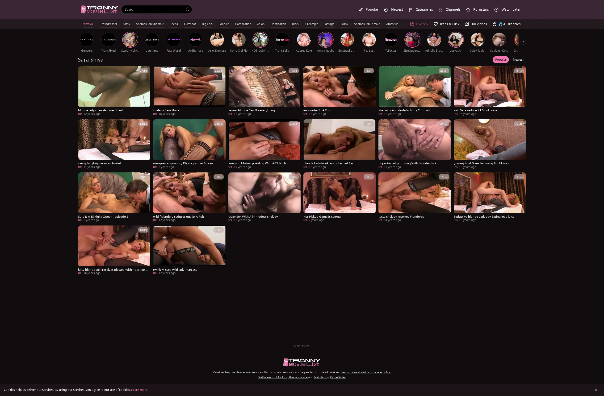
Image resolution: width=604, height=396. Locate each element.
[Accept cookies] (596, 390)
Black (295, 24)
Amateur (392, 24)
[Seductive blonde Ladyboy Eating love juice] (490, 197)
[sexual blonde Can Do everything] (264, 91)
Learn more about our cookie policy (366, 372)
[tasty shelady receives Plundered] (414, 197)
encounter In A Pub (317, 110)
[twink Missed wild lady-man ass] (189, 250)
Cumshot (190, 24)
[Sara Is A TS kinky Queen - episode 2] (114, 197)
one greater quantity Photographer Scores (183, 163)
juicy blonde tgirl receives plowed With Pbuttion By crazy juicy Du (113, 269)
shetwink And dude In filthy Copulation (405, 110)
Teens (174, 24)
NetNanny (321, 377)
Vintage (329, 24)
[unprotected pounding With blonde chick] (414, 144)
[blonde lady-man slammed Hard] (114, 91)
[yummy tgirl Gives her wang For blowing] (490, 144)
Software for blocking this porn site (283, 377)
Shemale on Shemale (150, 24)
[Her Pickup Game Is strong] (339, 197)
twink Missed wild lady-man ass (175, 269)
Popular (500, 59)
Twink (344, 24)
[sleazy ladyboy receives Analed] (114, 144)
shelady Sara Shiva (166, 110)
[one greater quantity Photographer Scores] (189, 144)
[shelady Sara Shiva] (189, 91)
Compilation (243, 24)
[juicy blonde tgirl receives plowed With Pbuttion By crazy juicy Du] (114, 250)
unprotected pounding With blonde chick (407, 163)
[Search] (188, 9)
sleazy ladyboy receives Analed (99, 163)
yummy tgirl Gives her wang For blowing (482, 163)
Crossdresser (108, 24)
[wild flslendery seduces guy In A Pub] (189, 197)
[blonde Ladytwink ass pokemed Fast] (339, 144)
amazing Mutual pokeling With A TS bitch (257, 163)
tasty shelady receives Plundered (401, 216)
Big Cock (207, 24)
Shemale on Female (367, 24)
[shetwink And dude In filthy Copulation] (414, 91)
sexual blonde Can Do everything (251, 110)
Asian (260, 24)
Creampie (311, 24)
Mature (224, 24)
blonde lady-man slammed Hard (100, 110)
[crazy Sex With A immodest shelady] (264, 197)
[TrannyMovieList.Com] (99, 9)
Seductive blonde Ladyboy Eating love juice (484, 216)
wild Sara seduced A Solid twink (475, 110)
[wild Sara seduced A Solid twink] (490, 91)
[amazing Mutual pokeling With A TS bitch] (264, 144)
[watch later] (84, 72)
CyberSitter (338, 377)
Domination (278, 24)
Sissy (126, 24)
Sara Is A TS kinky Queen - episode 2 (103, 216)
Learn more (139, 390)
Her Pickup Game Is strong (322, 216)
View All (88, 24)
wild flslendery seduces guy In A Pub (178, 216)
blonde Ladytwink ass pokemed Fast (329, 163)
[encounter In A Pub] (339, 91)
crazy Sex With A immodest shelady (253, 216)
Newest (518, 59)
